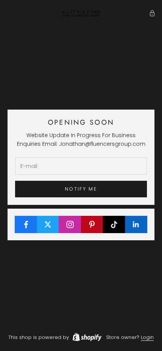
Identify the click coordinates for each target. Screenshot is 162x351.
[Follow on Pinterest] (92, 224)
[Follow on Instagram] (70, 224)
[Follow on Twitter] (48, 224)
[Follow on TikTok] (114, 224)
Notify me (81, 188)
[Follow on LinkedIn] (136, 224)
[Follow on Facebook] (26, 224)
